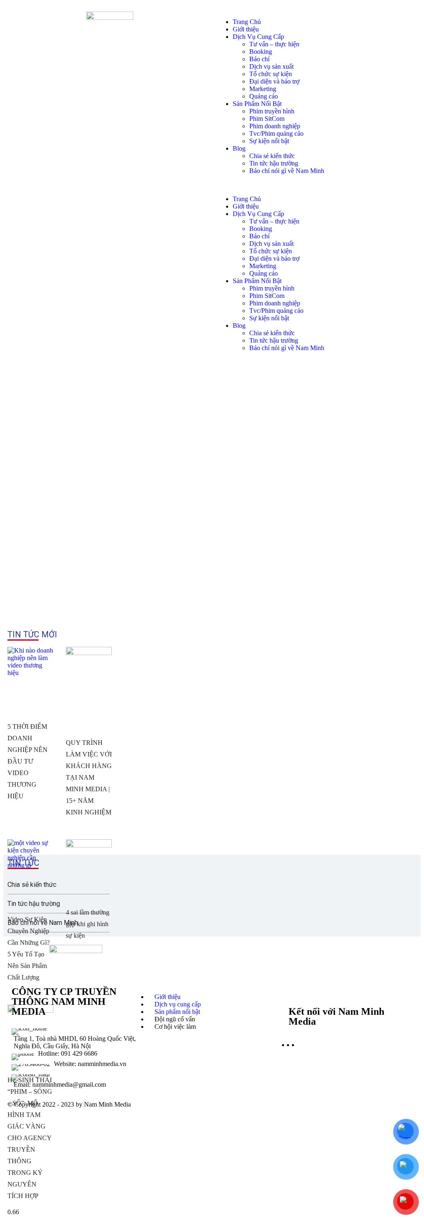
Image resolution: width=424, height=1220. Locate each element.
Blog (239, 148)
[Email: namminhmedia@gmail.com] (76, 1079)
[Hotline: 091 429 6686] (76, 1055)
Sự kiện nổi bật (269, 140)
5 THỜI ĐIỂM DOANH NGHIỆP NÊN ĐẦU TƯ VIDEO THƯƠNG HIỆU (27, 761)
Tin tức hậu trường (273, 163)
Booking (260, 51)
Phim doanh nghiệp (274, 126)
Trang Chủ (247, 21)
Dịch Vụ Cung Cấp (258, 36)
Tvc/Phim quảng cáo (276, 133)
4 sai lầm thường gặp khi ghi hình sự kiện (87, 924)
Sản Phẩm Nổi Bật (257, 103)
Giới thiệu (246, 29)
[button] (314, 185)
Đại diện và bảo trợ (274, 81)
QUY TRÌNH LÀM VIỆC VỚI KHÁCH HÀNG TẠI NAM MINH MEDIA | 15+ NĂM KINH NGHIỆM (89, 777)
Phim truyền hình (271, 111)
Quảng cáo (263, 96)
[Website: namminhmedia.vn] (76, 1065)
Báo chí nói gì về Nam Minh (286, 170)
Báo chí (259, 58)
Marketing (262, 88)
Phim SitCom (266, 118)
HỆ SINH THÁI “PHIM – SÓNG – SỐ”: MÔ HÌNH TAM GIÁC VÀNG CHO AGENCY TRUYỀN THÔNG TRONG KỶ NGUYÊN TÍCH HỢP (29, 1137)
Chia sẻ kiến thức (272, 155)
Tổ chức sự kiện (270, 73)
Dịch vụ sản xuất (271, 66)
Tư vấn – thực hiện (274, 44)
